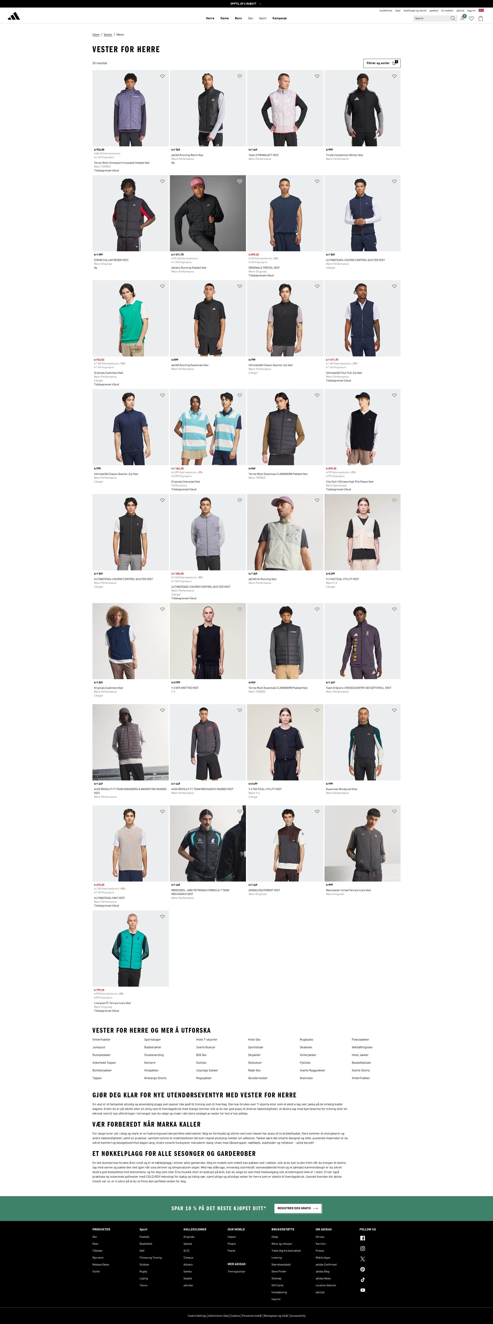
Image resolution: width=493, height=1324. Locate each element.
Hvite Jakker (360, 1055)
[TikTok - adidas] (380, 1280)
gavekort (434, 11)
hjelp (398, 11)
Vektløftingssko (362, 1047)
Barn (238, 18)
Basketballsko (361, 1062)
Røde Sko (254, 1070)
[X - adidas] (380, 1259)
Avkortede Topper (104, 1062)
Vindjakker (151, 1070)
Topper (97, 1078)
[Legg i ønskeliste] (162, 77)
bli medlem (447, 11)
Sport (262, 18)
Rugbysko (306, 1039)
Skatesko (306, 1047)
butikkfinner (386, 11)
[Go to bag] (480, 18)
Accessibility (297, 1316)
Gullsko (201, 1062)
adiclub (460, 11)
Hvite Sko (254, 1039)
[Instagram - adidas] (380, 1249)
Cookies (235, 1316)
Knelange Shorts (155, 1078)
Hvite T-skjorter (206, 1039)
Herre (210, 18)
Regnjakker (204, 1078)
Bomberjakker (102, 1070)
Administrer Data (218, 1316)
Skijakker (254, 1055)
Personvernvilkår (252, 1316)
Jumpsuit (98, 1047)
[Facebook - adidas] (380, 1238)
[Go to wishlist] (471, 18)
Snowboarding (154, 1055)
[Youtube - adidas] (380, 1290)
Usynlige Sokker (207, 1070)
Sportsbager (152, 1039)
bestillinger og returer (415, 11)
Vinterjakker (308, 1055)
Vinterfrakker (101, 1039)
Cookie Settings (197, 1316)
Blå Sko (201, 1055)
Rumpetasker (101, 1055)
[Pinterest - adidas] (380, 1270)
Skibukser (255, 1062)
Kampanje (279, 18)
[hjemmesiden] (14, 16)
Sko (250, 18)
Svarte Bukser (205, 1047)
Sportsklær (255, 1047)
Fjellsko (305, 1062)
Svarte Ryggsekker (312, 1070)
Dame (225, 18)
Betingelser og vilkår (276, 1316)
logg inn (471, 11)
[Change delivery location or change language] (481, 11)
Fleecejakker (360, 1039)
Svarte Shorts (361, 1070)
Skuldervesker (258, 1078)
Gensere (149, 1062)
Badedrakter (152, 1047)
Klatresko (306, 1078)
